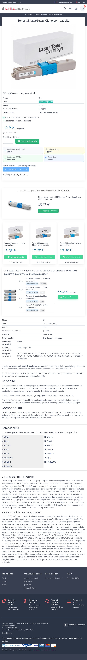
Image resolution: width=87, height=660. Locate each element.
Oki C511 (47, 458)
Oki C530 (5, 441)
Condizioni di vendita (31, 578)
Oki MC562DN (49, 454)
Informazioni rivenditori (53, 578)
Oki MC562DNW (50, 462)
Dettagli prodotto (16, 262)
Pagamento (27, 581)
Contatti (4, 581)
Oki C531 (5, 449)
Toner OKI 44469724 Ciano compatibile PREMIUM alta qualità (43, 191)
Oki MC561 (6, 445)
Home (30, 14)
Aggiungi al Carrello (29, 141)
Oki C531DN (48, 449)
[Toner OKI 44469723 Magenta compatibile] (43, 232)
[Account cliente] (76, 8)
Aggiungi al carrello (17, 257)
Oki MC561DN (49, 445)
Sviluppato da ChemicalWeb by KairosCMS (44, 650)
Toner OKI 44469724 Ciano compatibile (48, 14)
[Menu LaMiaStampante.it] (70, 8)
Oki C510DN (48, 437)
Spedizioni (27, 585)
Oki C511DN (6, 462)
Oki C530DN (48, 441)
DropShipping (7, 633)
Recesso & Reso (29, 588)
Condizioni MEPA (73, 578)
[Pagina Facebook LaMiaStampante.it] (66, 625)
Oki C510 (5, 437)
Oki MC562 (6, 454)
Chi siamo (5, 578)
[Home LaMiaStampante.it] (16, 8)
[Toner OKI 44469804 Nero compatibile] (16, 232)
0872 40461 (81, 2)
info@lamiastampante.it (64, 2)
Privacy (4, 585)
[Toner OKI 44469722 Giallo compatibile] (71, 232)
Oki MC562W (7, 466)
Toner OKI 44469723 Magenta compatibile (40, 244)
